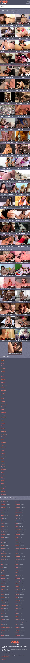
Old (4, 616)
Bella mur (3, 456)
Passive (20, 521)
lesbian (3, 368)
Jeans (5, 619)
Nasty (4, 515)
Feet (19, 616)
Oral (19, 567)
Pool (4, 510)
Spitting (20, 531)
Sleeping (3, 442)
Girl (19, 575)
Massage (3, 412)
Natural (5, 548)
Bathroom (6, 553)
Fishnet (5, 591)
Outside (5, 531)
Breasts (20, 619)
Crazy (4, 632)
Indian (2, 360)
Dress (2, 477)
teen (2, 363)
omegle (3, 382)
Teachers (20, 559)
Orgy (2, 483)
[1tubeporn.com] (4, 2)
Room (5, 542)
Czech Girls (6, 501)
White (19, 572)
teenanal (3, 494)
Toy (19, 518)
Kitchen (5, 559)
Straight (20, 534)
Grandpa (3, 436)
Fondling (20, 507)
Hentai (5, 635)
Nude (19, 515)
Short (19, 537)
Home (19, 564)
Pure (4, 567)
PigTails (5, 534)
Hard (4, 564)
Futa (2, 426)
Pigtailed (20, 632)
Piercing (5, 540)
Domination (21, 512)
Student (20, 504)
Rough (4, 526)
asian (2, 439)
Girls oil (3, 486)
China (2, 450)
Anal (2, 365)
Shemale (20, 591)
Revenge (5, 507)
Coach (20, 586)
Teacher (5, 611)
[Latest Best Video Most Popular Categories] (28, 2)
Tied (4, 529)
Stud (4, 561)
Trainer (5, 583)
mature (3, 395)
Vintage (3, 387)
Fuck (19, 540)
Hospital (5, 578)
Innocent (20, 589)
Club (19, 613)
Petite (19, 510)
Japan (2, 409)
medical (5, 602)
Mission (20, 578)
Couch (4, 523)
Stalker (5, 613)
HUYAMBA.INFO (5, 656)
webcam (3, 390)
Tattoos (20, 542)
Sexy (19, 570)
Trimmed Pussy (7, 627)
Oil (4, 521)
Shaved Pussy (22, 622)
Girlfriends (6, 605)
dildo (2, 461)
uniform (3, 447)
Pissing (3, 401)
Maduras (3, 431)
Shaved (5, 630)
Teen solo (3, 434)
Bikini (19, 611)
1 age (2, 475)
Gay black (3, 404)
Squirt (4, 600)
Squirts (3, 376)
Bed (19, 608)
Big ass (3, 445)
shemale (3, 415)
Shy (4, 518)
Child (2, 458)
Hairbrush (3, 417)
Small (5, 537)
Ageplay (3, 491)
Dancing (20, 581)
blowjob (3, 379)
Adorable (5, 581)
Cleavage (20, 600)
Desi (2, 420)
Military (5, 586)
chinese (3, 406)
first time (3, 466)
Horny (5, 551)
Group (4, 589)
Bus (19, 605)
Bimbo (5, 594)
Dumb (19, 501)
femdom (3, 469)
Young (3, 371)
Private (5, 575)
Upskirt (5, 572)
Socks (4, 608)
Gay (19, 602)
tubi (2, 472)
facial (2, 480)
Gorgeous (6, 622)
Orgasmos (4, 385)
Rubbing (20, 556)
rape (2, 398)
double (3, 488)
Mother (3, 464)
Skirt (19, 597)
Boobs (20, 627)
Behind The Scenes (23, 548)
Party (19, 561)
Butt (19, 523)
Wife (4, 624)
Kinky (4, 570)
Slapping (5, 504)
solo (2, 374)
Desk (19, 553)
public (2, 423)
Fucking (5, 512)
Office (5, 545)
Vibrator (20, 635)
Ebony (20, 583)
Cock (19, 526)
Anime (2, 453)
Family (3, 393)
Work (19, 551)
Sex (19, 624)
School (20, 594)
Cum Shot (5, 556)
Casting (3, 428)
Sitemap (4, 659)
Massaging (21, 529)
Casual (20, 545)
